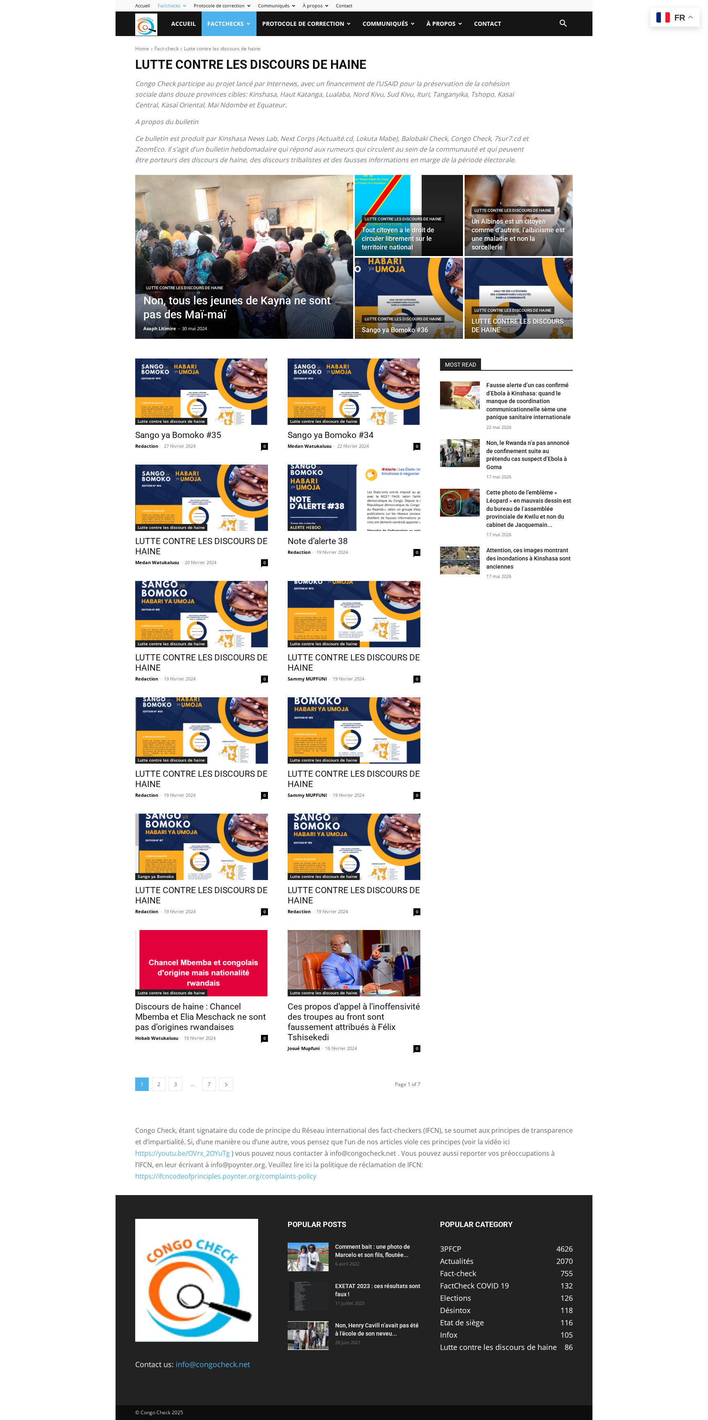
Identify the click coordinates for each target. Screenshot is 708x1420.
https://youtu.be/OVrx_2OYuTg (182, 1153)
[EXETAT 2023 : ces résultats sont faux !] (308, 1296)
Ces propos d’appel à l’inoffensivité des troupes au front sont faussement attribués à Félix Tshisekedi (354, 1022)
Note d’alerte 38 (318, 541)
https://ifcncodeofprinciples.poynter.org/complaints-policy (225, 1176)
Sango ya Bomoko (156, 876)
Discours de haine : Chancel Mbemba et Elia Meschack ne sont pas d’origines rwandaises (200, 1017)
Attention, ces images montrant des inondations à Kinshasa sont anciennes (528, 558)
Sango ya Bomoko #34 (331, 435)
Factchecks (169, 5)
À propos (312, 5)
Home (142, 48)
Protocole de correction (219, 5)
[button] (563, 24)
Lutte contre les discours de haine (184, 288)
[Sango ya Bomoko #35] (201, 391)
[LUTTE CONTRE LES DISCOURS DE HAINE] (519, 298)
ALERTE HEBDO (305, 527)
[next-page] (226, 1084)
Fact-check (166, 48)
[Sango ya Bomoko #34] (354, 391)
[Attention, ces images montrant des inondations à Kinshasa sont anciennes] (460, 560)
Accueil (142, 5)
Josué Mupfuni (304, 1048)
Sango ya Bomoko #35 (178, 435)
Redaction (146, 446)
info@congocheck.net (213, 1364)
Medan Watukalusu (309, 446)
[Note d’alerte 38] (354, 498)
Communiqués (273, 5)
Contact (344, 5)
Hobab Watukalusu (156, 1038)
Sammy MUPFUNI (307, 679)
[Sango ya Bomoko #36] (409, 298)
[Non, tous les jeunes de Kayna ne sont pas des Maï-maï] (244, 257)
